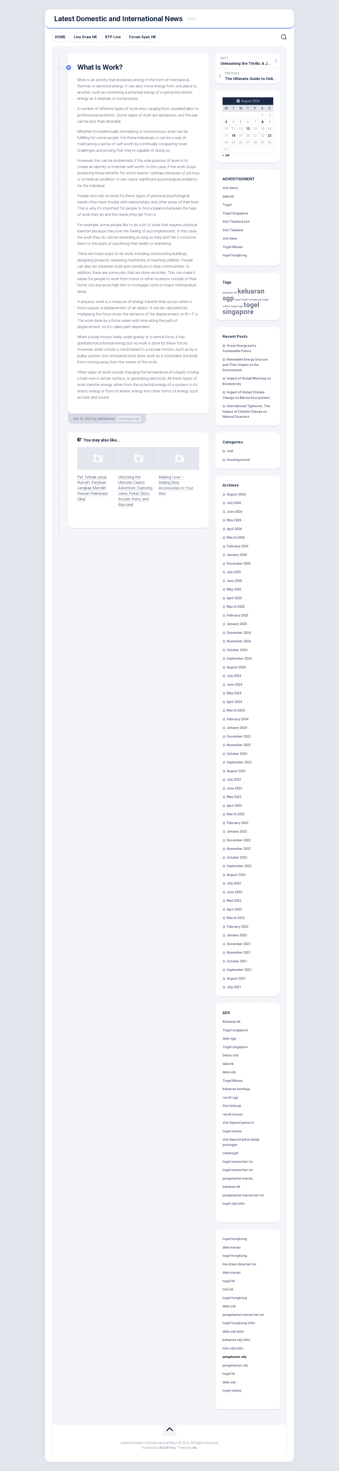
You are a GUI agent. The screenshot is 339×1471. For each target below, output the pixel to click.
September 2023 (239, 762)
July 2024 (234, 676)
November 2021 (239, 952)
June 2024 (234, 684)
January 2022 (237, 935)
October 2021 (237, 961)
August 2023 (236, 771)
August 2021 (236, 978)
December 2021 (239, 944)
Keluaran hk (232, 1021)
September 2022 (239, 866)
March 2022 (236, 918)
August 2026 (236, 494)
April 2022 (234, 909)
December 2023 (239, 736)
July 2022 (234, 883)
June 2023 (234, 788)
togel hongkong (252, 299)
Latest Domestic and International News (118, 18)
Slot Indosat (232, 1106)
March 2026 (236, 537)
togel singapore (241, 308)
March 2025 (236, 606)
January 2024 (237, 728)
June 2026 (234, 511)
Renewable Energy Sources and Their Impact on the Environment (245, 365)
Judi (230, 451)
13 (248, 128)
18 (233, 135)
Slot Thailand (233, 230)
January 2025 (237, 624)
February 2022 (237, 926)
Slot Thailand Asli (236, 221)
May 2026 (234, 520)
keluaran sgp (244, 294)
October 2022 (237, 857)
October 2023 (237, 754)
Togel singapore (235, 1030)
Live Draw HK (85, 37)
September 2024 (239, 658)
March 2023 (236, 814)
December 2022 (239, 840)
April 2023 (234, 805)
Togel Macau (233, 247)
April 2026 (234, 529)
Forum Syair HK (142, 37)
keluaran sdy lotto (236, 1340)
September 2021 (239, 970)
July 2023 (234, 779)
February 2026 (237, 546)
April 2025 (234, 598)
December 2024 (239, 633)
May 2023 (234, 797)
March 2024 (236, 710)
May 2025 (234, 589)
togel (238, 299)
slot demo (230, 188)
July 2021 (234, 987)
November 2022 (239, 849)
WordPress (167, 1448)
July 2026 (234, 503)
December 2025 (239, 563)
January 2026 (237, 555)
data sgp (229, 1038)
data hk (228, 196)
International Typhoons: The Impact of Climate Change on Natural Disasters (246, 411)
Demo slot (230, 1055)
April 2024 (234, 702)
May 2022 (234, 900)
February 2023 (237, 823)
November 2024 (239, 641)
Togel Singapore (235, 213)
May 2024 (234, 693)
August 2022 (236, 875)
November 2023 (239, 745)
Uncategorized (128, 419)
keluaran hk (230, 292)
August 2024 (236, 667)
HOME (60, 37)
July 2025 (234, 572)
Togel (227, 205)
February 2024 (237, 719)
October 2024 (237, 650)
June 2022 (234, 892)
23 (269, 135)
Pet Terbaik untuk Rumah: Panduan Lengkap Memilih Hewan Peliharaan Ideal (92, 488)
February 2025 (237, 615)
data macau (232, 1247)
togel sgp (237, 306)
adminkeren (106, 419)
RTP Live (113, 37)
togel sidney (232, 1390)
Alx (194, 1448)
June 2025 (234, 581)
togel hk (229, 1374)
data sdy (229, 1072)
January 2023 (237, 831)
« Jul (226, 155)
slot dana (230, 238)
